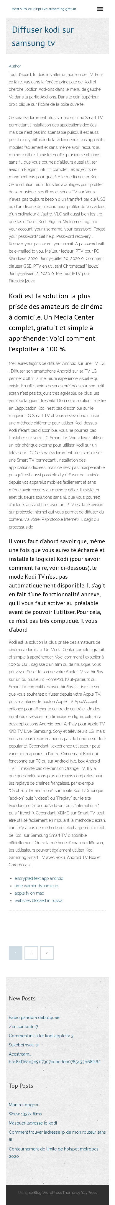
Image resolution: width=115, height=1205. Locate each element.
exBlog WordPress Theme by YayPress (63, 1192)
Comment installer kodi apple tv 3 (41, 1035)
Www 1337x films (25, 1114)
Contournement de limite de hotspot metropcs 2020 (53, 1153)
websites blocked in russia (39, 900)
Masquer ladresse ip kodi (33, 1123)
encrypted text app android (39, 878)
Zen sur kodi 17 (23, 1026)
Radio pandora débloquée (34, 1017)
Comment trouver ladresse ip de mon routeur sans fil (57, 1136)
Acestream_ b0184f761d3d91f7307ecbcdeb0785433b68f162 (55, 1058)
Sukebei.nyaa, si (24, 1045)
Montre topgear (24, 1104)
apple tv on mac (29, 893)
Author (15, 66)
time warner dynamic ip (36, 885)
